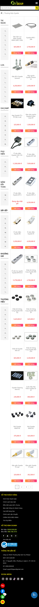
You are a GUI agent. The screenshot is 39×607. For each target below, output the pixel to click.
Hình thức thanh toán (10, 499)
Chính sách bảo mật (9, 502)
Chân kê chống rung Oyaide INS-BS (31, 271)
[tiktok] (14, 578)
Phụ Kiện (3, 152)
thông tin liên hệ (8, 551)
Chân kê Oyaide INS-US (17, 349)
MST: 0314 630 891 (9, 558)
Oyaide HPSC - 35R (31, 38)
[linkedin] (10, 578)
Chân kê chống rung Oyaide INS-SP (31, 310)
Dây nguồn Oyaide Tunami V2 (31, 77)
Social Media (6, 574)
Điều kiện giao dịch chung (11, 505)
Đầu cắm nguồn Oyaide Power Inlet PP (31, 116)
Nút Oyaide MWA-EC (31, 427)
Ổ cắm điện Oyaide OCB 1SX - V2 (17, 155)
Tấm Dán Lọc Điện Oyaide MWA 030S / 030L (17, 38)
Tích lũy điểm (7, 520)
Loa (2, 65)
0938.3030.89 (12, 529)
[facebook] (3, 578)
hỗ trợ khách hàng (9, 495)
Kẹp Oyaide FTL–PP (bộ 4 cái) (17, 116)
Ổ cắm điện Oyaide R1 (31, 233)
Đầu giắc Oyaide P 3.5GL (31, 466)
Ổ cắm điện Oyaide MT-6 (17, 194)
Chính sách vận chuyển (10, 514)
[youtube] (22, 578)
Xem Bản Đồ (7, 539)
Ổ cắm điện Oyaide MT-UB (31, 155)
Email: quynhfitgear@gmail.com (13, 569)
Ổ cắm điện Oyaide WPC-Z (31, 194)
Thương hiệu (4, 300)
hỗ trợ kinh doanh (9, 525)
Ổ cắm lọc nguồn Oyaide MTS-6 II (17, 272)
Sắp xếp (4, 210)
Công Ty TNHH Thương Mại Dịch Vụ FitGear (16, 555)
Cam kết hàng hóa (9, 511)
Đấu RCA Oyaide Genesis (17, 77)
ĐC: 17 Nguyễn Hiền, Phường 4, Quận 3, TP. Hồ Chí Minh (19, 562)
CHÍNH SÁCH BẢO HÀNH (10, 517)
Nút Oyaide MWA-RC (17, 427)
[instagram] (6, 578)
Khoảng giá (4, 255)
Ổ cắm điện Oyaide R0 (17, 233)
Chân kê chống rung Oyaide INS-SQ (17, 310)
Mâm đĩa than (3, 184)
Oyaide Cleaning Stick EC (17, 388)
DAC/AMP (5, 108)
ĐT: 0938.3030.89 (8, 566)
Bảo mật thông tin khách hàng (12, 508)
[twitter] (18, 578)
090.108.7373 (12, 532)
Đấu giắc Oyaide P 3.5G (17, 466)
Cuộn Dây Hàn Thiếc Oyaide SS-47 (31, 388)
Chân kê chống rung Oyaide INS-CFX (31, 349)
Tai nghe (3, 21)
